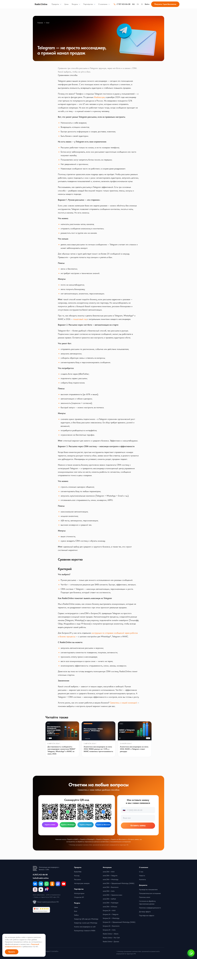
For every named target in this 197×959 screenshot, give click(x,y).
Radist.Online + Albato (110, 934)
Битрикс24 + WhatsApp (111, 918)
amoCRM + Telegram (110, 875)
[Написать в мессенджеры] (190, 952)
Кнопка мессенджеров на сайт (85, 927)
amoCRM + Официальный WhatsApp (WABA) (118, 883)
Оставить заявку (138, 826)
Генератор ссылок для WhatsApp (85, 923)
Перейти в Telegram (85, 824)
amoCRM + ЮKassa (110, 907)
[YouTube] (63, 884)
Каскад (76, 875)
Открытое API (79, 897)
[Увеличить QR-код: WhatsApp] (68, 812)
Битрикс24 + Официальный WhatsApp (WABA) (119, 922)
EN (138, 4)
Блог (47, 23)
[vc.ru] (35, 889)
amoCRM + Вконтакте (110, 887)
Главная (40, 23)
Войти (147, 4)
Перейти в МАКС (50, 824)
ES (142, 4)
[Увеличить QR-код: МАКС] (50, 812)
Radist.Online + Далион (111, 941)
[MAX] (58, 884)
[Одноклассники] (52, 884)
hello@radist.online (41, 878)
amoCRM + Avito (108, 891)
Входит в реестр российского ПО (48, 902)
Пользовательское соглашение (150, 893)
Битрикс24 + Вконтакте (111, 926)
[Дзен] (41, 889)
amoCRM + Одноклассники (112, 895)
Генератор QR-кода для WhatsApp (86, 919)
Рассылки (77, 879)
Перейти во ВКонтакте (103, 824)
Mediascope (99, 97)
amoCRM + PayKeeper (110, 903)
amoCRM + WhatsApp (110, 879)
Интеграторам (79, 893)
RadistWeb (77, 872)
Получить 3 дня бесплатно (165, 4)
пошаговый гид (80, 319)
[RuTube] (46, 889)
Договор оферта (145, 912)
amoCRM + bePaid (109, 899)
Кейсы (76, 915)
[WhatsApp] (46, 884)
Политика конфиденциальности (150, 908)
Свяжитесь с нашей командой (123, 702)
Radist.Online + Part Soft (111, 938)
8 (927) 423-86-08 (40, 875)
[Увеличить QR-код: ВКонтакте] (103, 812)
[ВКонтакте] (35, 884)
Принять (11, 952)
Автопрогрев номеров (81, 883)
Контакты (142, 879)
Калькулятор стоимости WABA (84, 930)
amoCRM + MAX (108, 872)
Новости (142, 875)
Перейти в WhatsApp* (68, 824)
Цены (66, 4)
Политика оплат (144, 897)
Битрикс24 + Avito (109, 930)
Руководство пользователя (148, 889)
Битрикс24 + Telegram (110, 914)
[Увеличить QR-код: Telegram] (85, 812)
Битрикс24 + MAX (109, 910)
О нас (141, 872)
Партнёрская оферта (146, 915)
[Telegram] (41, 884)
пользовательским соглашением (120, 841)
